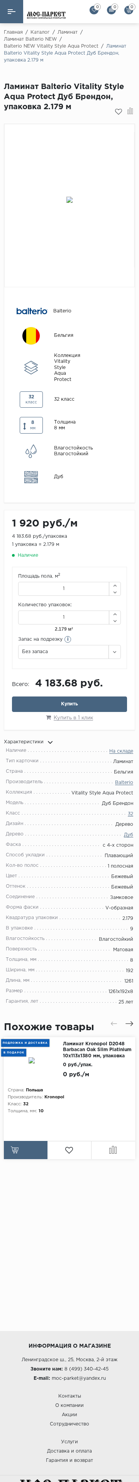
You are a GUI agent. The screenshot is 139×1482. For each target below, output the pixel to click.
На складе (121, 751)
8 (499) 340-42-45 (86, 1369)
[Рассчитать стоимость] (26, 1150)
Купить (69, 704)
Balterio (124, 782)
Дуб (128, 835)
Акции (69, 1415)
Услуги (69, 1442)
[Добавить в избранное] (118, 112)
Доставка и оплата (69, 1451)
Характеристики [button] (24, 742)
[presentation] (114, 1023)
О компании (69, 1405)
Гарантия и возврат (69, 1460)
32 (130, 814)
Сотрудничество (69, 1424)
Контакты (69, 1396)
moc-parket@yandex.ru (79, 1378)
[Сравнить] (130, 112)
